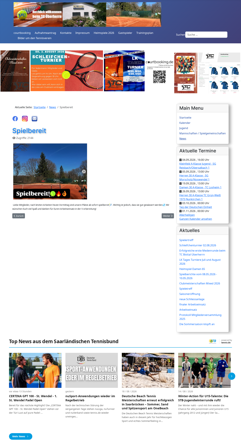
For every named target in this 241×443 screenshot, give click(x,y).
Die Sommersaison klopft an (197, 324)
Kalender (185, 123)
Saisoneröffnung (189, 294)
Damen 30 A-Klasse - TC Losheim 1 (200, 187)
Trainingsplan (144, 33)
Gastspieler (125, 33)
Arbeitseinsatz (188, 309)
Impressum (82, 33)
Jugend (183, 128)
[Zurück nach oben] (235, 436)
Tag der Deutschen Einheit (195, 207)
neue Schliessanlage (191, 299)
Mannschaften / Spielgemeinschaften (202, 133)
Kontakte (65, 33)
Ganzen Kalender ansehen (195, 219)
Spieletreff (185, 288)
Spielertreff (186, 240)
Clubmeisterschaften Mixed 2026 (199, 283)
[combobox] (206, 35)
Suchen (180, 34)
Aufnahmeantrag (45, 33)
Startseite (185, 117)
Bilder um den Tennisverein (34, 38)
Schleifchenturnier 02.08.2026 (197, 245)
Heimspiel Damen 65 (192, 269)
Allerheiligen (187, 215)
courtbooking (22, 33)
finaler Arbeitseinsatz (192, 304)
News (182, 138)
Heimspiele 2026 (104, 33)
